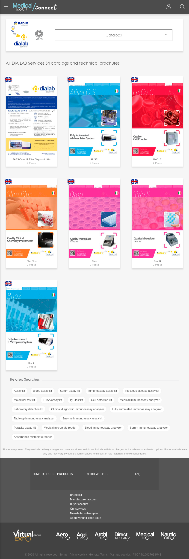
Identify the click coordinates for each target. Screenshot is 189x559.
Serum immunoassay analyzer (149, 427)
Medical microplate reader (60, 427)
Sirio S (157, 261)
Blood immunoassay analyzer (103, 427)
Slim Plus (31, 261)
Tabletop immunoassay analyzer (34, 418)
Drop (94, 261)
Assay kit (19, 390)
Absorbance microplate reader (33, 437)
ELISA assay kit (52, 400)
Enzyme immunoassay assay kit (82, 418)
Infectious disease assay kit (142, 390)
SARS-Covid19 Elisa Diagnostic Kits (31, 159)
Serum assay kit (70, 390)
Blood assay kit (42, 390)
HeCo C (157, 159)
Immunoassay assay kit (102, 390)
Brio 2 (31, 363)
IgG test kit (76, 400)
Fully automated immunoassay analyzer (137, 409)
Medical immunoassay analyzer (139, 400)
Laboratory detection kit (28, 409)
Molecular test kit (24, 400)
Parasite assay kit (25, 427)
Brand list (76, 494)
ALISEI (94, 159)
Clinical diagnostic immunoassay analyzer (77, 409)
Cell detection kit (101, 400)
